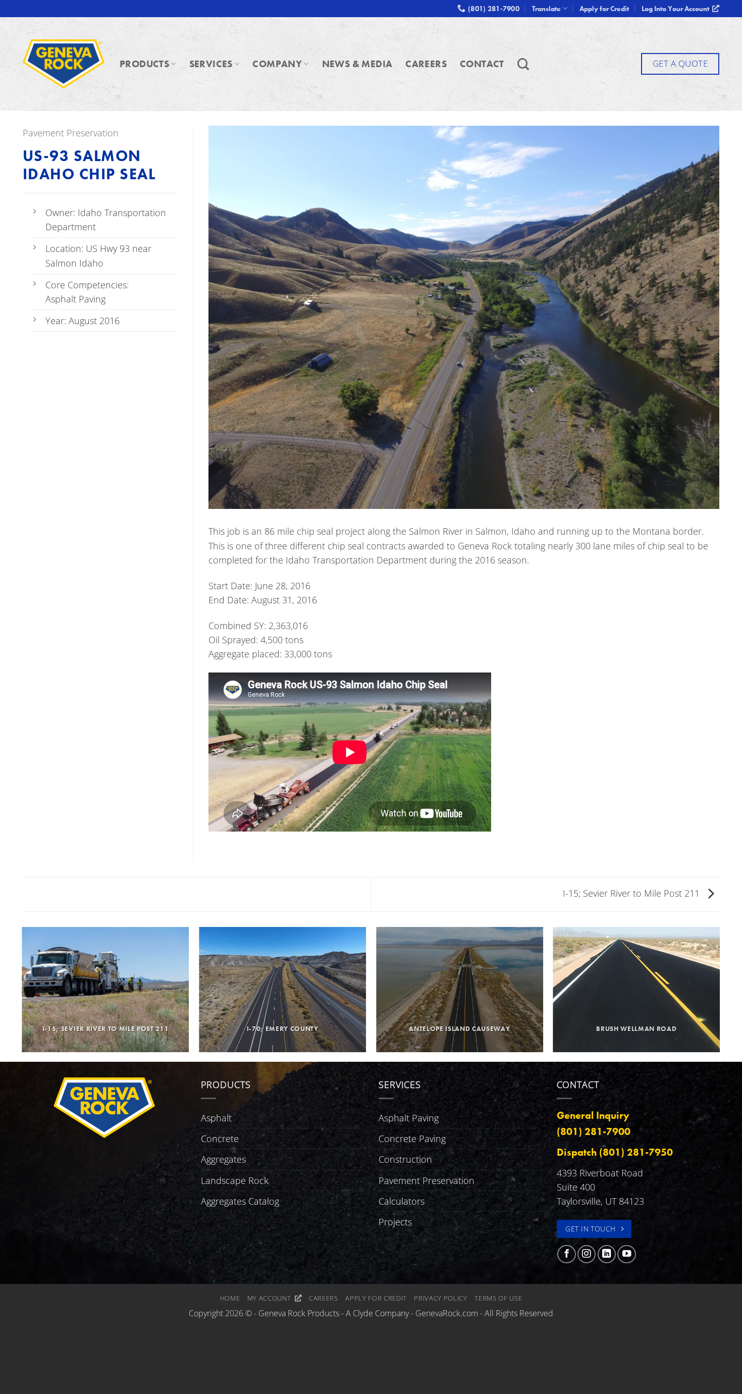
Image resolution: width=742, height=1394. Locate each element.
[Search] (523, 64)
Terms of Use (498, 1298)
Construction (405, 1159)
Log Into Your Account (677, 8)
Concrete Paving (412, 1138)
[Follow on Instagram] (586, 1254)
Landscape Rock (235, 1180)
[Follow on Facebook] (566, 1254)
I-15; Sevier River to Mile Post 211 (632, 893)
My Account (271, 1298)
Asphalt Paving (409, 1118)
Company (277, 64)
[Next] (719, 993)
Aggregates (223, 1159)
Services (211, 64)
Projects (395, 1222)
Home (230, 1298)
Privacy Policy (440, 1298)
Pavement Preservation (71, 133)
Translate (546, 8)
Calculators (402, 1201)
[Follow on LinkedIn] (607, 1254)
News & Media (357, 64)
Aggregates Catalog (240, 1201)
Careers (426, 64)
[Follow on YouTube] (626, 1254)
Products (144, 64)
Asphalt (216, 1118)
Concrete (220, 1138)
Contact (482, 64)
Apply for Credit (604, 8)
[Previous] (22, 993)
